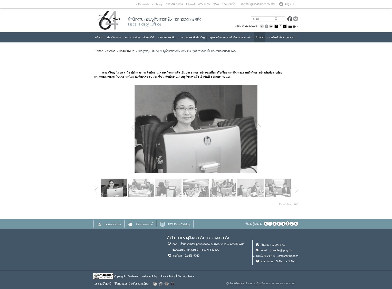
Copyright (119, 276)
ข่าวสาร (111, 51)
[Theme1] (276, 26)
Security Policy (186, 276)
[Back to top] (380, 277)
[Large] (271, 26)
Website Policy (150, 276)
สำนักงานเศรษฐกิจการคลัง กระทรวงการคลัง (198, 238)
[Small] (262, 26)
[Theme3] (285, 26)
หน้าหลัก (98, 51)
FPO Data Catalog (179, 224)
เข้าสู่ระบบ (290, 4)
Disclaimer (133, 276)
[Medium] (266, 26)
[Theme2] (281, 26)
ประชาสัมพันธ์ (126, 51)
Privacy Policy (168, 276)
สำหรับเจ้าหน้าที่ (144, 224)
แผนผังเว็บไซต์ (113, 224)
